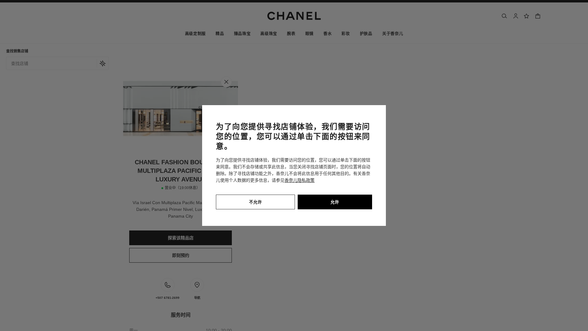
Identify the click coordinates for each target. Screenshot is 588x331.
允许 (334, 202)
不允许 (255, 202)
